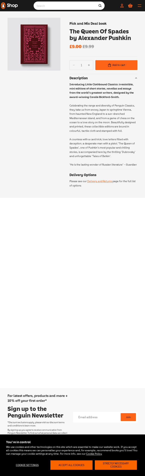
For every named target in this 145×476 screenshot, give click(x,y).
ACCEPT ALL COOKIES (71, 465)
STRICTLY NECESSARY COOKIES (116, 465)
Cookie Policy (94, 453)
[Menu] (139, 6)
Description (78, 78)
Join (128, 417)
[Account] (122, 6)
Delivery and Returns (99, 181)
